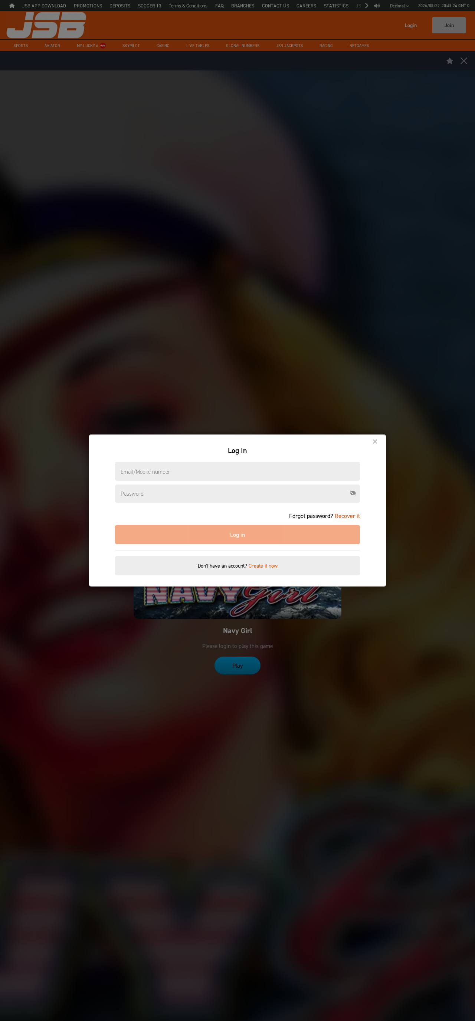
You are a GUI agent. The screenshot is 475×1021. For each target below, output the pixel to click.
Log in (237, 534)
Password (132, 493)
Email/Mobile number (145, 471)
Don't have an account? (238, 565)
